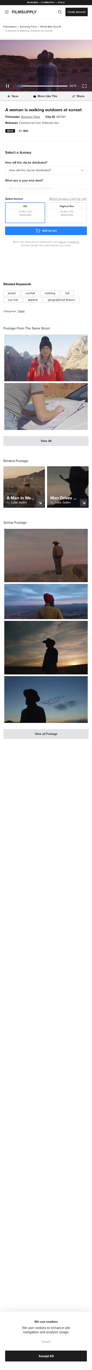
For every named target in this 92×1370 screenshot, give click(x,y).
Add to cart (49, 230)
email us (74, 241)
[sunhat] (30, 293)
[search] (60, 12)
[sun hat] (13, 300)
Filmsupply (48, 2)
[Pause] (7, 86)
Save (15, 96)
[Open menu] (6, 12)
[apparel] (33, 300)
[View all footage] (46, 734)
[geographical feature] (61, 300)
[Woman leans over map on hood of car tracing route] (46, 406)
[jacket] (12, 293)
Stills (61, 2)
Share (81, 96)
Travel (21, 311)
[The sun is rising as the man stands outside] (46, 647)
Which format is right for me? (68, 199)
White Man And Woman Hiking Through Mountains (52, 26)
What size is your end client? (30, 188)
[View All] (46, 441)
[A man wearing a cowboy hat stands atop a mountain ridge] (46, 555)
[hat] (67, 293)
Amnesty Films (28, 26)
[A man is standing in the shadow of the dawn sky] (46, 699)
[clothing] (49, 293)
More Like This (47, 96)
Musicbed (32, 2)
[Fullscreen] (84, 86)
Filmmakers (10, 26)
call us (62, 241)
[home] (27, 12)
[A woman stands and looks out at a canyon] (46, 601)
